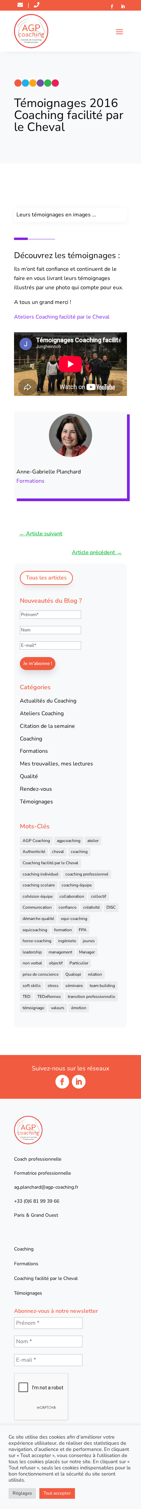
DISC (111, 907)
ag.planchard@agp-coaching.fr (46, 1187)
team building (102, 985)
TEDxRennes (49, 996)
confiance (67, 907)
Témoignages (36, 801)
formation (63, 930)
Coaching (31, 739)
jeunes (89, 941)
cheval (58, 851)
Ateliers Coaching (42, 713)
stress (53, 985)
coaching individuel (41, 874)
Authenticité (34, 851)
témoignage (33, 1008)
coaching (79, 851)
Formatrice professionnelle (42, 1173)
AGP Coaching (36, 840)
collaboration (72, 896)
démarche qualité (38, 918)
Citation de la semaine (47, 726)
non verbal (32, 963)
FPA (83, 930)
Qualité (29, 776)
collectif (98, 896)
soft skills (32, 985)
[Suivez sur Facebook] (112, 6)
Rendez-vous (36, 789)
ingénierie (67, 941)
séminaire (74, 985)
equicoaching (35, 930)
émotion (78, 1008)
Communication (37, 907)
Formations (30, 481)
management (60, 952)
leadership (32, 952)
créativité (91, 907)
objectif (56, 963)
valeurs (57, 1008)
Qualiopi (73, 974)
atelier (93, 840)
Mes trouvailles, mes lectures (56, 763)
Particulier (78, 963)
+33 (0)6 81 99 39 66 (36, 1201)
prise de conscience (41, 974)
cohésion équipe (38, 896)
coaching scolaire (39, 885)
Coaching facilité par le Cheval (50, 863)
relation (95, 974)
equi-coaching (74, 918)
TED (26, 996)
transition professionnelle (91, 996)
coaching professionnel (86, 874)
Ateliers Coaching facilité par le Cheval (62, 317)
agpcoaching (68, 840)
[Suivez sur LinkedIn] (123, 6)
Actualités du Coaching (48, 701)
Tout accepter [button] (57, 1493)
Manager (87, 952)
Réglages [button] (22, 1493)
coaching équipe (77, 885)
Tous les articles (46, 578)
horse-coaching (37, 941)
